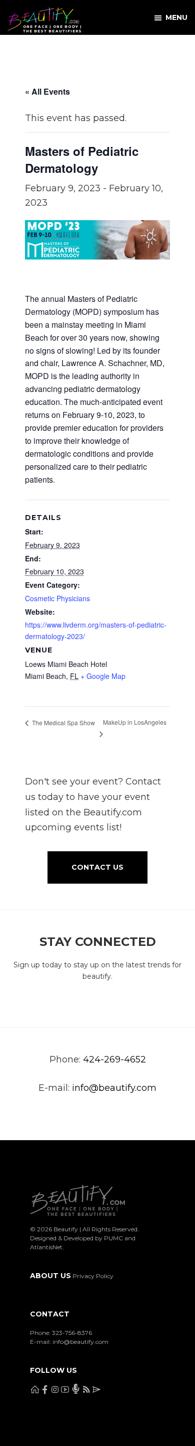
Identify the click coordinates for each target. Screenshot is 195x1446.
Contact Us (98, 867)
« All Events (47, 91)
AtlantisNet (46, 1247)
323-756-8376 (72, 1332)
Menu (177, 17)
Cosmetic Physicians (57, 598)
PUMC (113, 1238)
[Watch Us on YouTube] (83, 49)
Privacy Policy (93, 1276)
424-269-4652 (114, 1059)
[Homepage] (11, 49)
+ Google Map (103, 676)
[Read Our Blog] (123, 49)
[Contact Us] (147, 49)
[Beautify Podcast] (103, 49)
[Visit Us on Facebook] (35, 49)
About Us (50, 1275)
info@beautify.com (114, 1087)
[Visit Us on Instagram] (59, 49)
